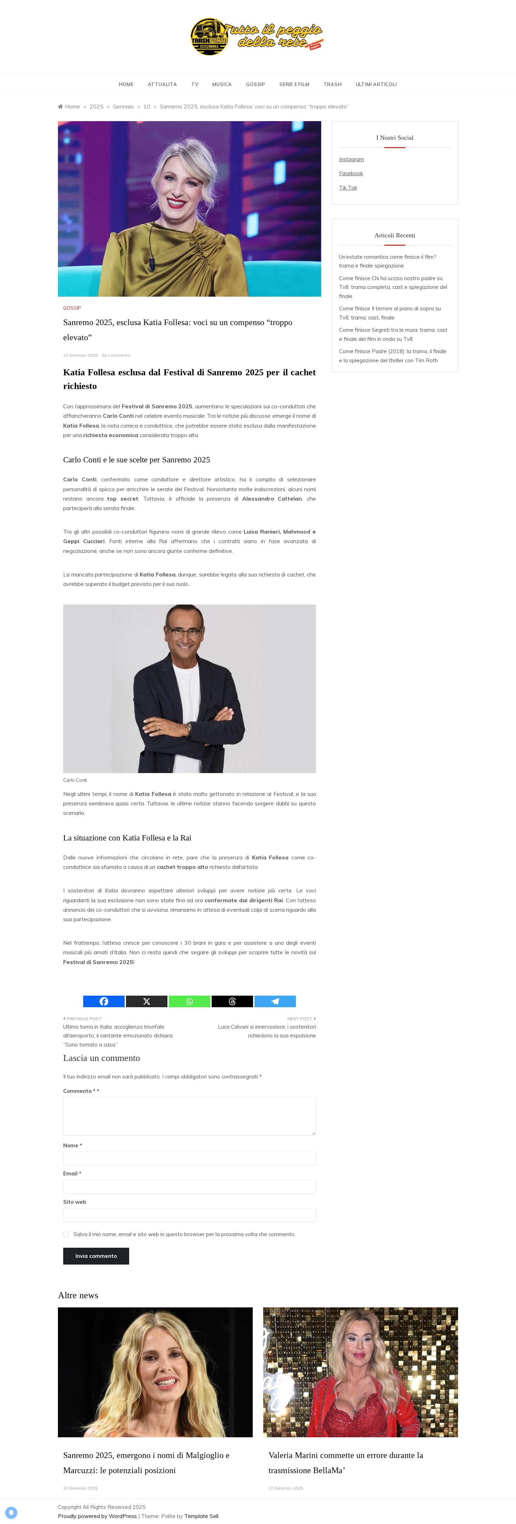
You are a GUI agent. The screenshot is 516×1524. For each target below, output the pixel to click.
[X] (146, 1001)
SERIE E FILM (294, 84)
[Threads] (232, 1001)
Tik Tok (348, 187)
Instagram (351, 159)
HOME (126, 84)
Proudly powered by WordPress (98, 1516)
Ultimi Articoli (376, 84)
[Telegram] (275, 1001)
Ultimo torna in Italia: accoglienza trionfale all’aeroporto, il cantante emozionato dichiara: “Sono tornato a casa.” (118, 1035)
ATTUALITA (162, 84)
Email (72, 1173)
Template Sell (201, 1516)
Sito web (74, 1202)
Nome (72, 1145)
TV (195, 84)
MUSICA (222, 84)
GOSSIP (255, 84)
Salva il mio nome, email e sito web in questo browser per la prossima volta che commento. (185, 1234)
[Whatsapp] (189, 1001)
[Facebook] (104, 1001)
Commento (79, 1091)
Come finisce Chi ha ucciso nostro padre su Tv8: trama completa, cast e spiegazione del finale (393, 287)
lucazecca (119, 355)
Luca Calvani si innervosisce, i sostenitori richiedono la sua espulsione (267, 1031)
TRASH (333, 84)
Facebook (351, 173)
